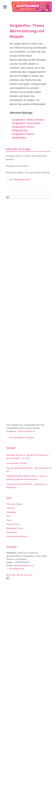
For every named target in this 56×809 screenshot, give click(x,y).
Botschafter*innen (14, 528)
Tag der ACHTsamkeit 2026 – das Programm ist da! (28, 469)
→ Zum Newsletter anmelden (20, 437)
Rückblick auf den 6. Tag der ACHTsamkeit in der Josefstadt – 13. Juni (27, 456)
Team (9, 520)
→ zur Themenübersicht (18, 179)
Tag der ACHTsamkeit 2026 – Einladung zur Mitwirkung (26, 486)
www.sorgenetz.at (26, 431)
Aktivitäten (11, 512)
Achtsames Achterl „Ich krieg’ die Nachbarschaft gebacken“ (26, 158)
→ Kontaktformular (15, 568)
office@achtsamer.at (23, 565)
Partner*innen (12, 524)
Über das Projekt (14, 504)
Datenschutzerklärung (16, 536)
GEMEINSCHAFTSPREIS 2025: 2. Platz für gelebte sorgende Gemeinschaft (26, 477)
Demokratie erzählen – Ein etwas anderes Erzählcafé (28, 172)
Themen (10, 508)
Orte (8, 516)
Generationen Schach (16, 463)
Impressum (11, 532)
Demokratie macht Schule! (17, 166)
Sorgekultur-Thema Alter (26, 123)
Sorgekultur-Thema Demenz (28, 120)
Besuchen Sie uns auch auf (19, 575)
